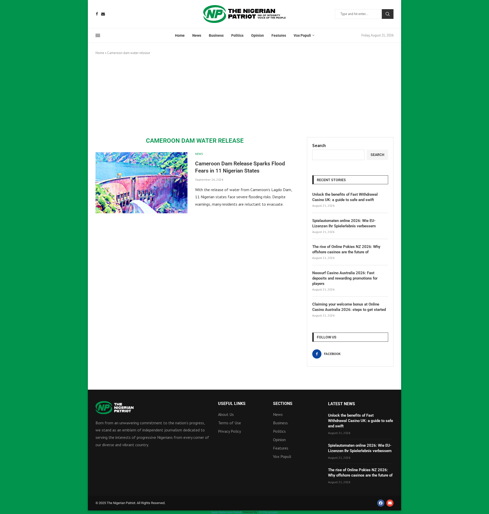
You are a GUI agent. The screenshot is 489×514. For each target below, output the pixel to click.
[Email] (103, 14)
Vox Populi (302, 35)
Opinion (257, 35)
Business (216, 35)
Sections (282, 404)
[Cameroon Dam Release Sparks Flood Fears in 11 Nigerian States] (141, 182)
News (196, 35)
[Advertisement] (244, 96)
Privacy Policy (229, 431)
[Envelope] (389, 503)
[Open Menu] (98, 35)
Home (180, 35)
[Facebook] (97, 14)
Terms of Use (229, 423)
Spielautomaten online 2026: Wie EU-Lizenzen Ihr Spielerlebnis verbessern (344, 223)
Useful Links (232, 404)
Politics (237, 35)
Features (278, 35)
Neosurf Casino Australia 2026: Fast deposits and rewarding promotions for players (344, 278)
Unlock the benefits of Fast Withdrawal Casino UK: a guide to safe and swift (345, 197)
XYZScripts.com (268, 512)
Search (387, 14)
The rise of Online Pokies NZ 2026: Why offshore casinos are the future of (346, 249)
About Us (226, 414)
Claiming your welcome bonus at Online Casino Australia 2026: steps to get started (349, 307)
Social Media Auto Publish (226, 512)
